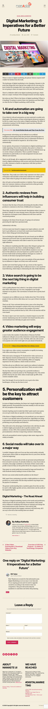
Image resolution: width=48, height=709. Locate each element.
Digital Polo (27, 524)
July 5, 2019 (26, 35)
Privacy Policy (6, 686)
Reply (7, 592)
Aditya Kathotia (16, 35)
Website (8, 631)
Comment (8, 613)
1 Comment (35, 35)
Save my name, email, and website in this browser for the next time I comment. (24, 638)
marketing (14, 514)
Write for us (18, 682)
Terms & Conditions (15, 686)
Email (26, 625)
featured (10, 514)
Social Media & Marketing (24, 16)
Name (7, 625)
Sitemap (4, 688)
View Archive (15, 535)
